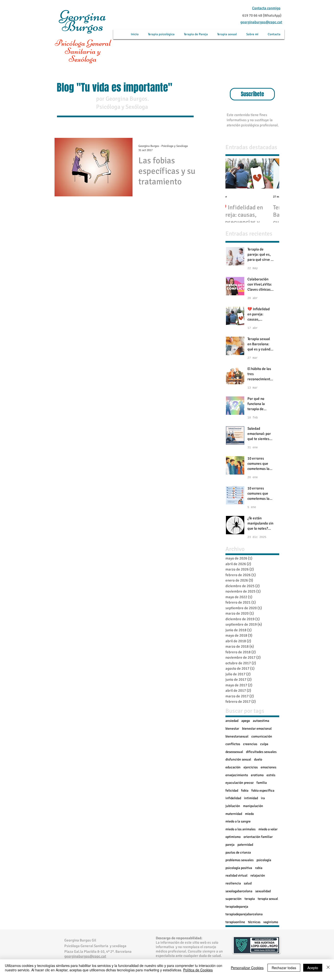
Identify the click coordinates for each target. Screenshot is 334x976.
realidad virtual (236, 875)
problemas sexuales (239, 860)
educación (233, 767)
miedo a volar (268, 829)
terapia (250, 899)
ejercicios (251, 767)
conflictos (232, 744)
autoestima (261, 721)
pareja (229, 845)
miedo (249, 814)
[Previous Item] (233, 174)
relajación (257, 875)
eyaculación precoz (239, 783)
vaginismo (270, 922)
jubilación (232, 806)
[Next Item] (271, 174)
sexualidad (263, 891)
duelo (258, 759)
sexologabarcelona (238, 891)
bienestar (232, 728)
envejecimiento (236, 775)
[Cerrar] (328, 967)
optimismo (233, 837)
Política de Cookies (198, 969)
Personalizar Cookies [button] (247, 967)
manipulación (253, 806)
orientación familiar (258, 837)
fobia (244, 790)
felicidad (231, 790)
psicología (263, 860)
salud (248, 883)
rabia (258, 868)
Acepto (312, 967)
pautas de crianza (238, 852)
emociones (268, 767)
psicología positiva (238, 868)
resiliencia (233, 883)
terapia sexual (268, 899)
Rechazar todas (284, 967)
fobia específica (262, 790)
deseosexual (234, 752)
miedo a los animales (240, 829)
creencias (250, 744)
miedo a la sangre (238, 821)
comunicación (261, 736)
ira (263, 798)
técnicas (254, 922)
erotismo (257, 775)
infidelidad (233, 798)
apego (245, 721)
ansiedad (231, 721)
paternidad (245, 845)
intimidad (251, 798)
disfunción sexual (238, 759)
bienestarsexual (236, 736)
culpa (264, 744)
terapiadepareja (236, 907)
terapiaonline (235, 922)
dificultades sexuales (261, 752)
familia (261, 783)
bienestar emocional (257, 728)
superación (233, 899)
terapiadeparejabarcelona (244, 914)
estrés (271, 775)
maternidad (233, 814)
